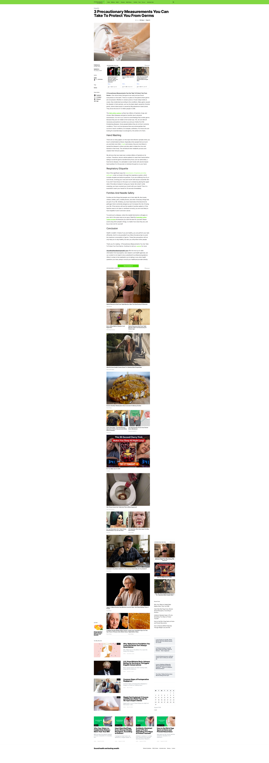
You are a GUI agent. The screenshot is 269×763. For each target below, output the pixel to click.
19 (161, 700)
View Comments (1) (128, 265)
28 (167, 702)
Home (108, 2)
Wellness (113, 2)
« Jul (155, 710)
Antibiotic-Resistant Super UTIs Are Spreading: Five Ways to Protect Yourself (163, 616)
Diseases (123, 2)
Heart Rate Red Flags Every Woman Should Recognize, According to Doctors (163, 610)
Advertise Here (150, 2)
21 (167, 700)
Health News (128, 2)
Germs (95, 87)
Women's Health (118, 725)
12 (161, 697)
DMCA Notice (155, 748)
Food (139, 2)
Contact (173, 748)
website (138, 246)
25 (158, 702)
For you (143, 2)
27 (164, 702)
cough (123, 144)
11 (158, 697)
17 (155, 700)
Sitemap (169, 748)
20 (164, 700)
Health (117, 2)
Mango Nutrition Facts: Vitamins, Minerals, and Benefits (98, 633)
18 (158, 700)
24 (155, 702)
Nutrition (135, 2)
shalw (95, 77)
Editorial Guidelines (147, 748)
